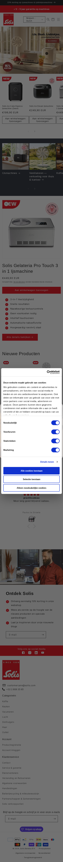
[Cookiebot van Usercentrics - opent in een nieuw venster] (47, 372)
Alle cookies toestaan (31, 470)
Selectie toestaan (31, 479)
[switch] (55, 431)
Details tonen (47, 462)
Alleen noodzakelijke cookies (31, 487)
